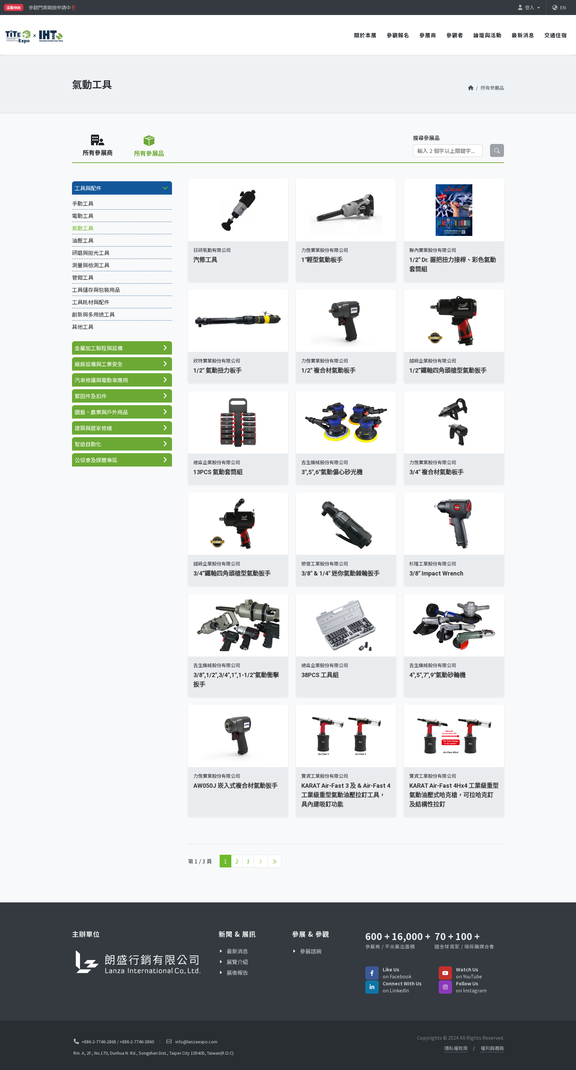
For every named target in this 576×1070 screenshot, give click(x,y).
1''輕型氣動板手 (322, 259)
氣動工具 (82, 228)
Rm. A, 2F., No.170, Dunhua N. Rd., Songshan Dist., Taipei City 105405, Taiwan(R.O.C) (153, 1053)
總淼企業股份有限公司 (216, 462)
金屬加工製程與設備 (99, 348)
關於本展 (365, 35)
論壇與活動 (487, 35)
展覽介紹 (237, 962)
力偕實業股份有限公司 (324, 250)
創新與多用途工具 (93, 314)
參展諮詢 (310, 951)
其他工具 (82, 327)
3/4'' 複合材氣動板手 (436, 472)
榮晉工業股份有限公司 (324, 563)
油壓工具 (82, 240)
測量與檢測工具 (90, 265)
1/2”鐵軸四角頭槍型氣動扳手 (448, 370)
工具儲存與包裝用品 (96, 290)
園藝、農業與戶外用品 (101, 412)
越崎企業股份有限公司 (432, 361)
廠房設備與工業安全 (99, 364)
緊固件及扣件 (91, 396)
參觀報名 (398, 35)
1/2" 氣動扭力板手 (217, 370)
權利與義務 (492, 1048)
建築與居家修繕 (93, 428)
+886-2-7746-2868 (99, 1041)
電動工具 (82, 216)
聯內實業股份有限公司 (432, 250)
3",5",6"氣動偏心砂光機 (332, 472)
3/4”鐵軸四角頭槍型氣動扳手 (232, 573)
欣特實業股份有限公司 (216, 361)
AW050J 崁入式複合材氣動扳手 (235, 785)
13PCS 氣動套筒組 (218, 472)
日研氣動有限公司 (212, 250)
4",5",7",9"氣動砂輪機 (437, 674)
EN (563, 7)
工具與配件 (88, 188)
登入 (530, 7)
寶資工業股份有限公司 (324, 776)
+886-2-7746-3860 (137, 1041)
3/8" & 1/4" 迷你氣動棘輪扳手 (340, 573)
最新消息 (523, 35)
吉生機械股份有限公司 (324, 462)
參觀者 (454, 35)
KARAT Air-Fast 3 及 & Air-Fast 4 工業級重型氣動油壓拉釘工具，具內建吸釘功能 (345, 795)
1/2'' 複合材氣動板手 (328, 370)
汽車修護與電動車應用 (101, 380)
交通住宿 (555, 35)
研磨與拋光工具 (90, 253)
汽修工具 (205, 259)
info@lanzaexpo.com (196, 1041)
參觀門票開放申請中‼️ (52, 7)
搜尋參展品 (426, 138)
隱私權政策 (456, 1048)
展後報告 (237, 972)
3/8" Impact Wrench (436, 573)
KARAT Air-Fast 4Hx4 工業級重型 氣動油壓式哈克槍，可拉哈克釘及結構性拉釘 (454, 795)
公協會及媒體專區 (96, 460)
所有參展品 (492, 87)
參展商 (427, 35)
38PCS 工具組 (320, 674)
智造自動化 (88, 444)
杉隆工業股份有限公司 (432, 563)
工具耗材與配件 (90, 302)
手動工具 (82, 203)
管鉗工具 (82, 277)
